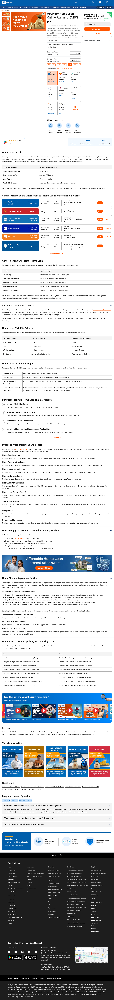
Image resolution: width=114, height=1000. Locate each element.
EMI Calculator (71, 916)
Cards (9, 7)
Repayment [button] (6, 800)
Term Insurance (12, 911)
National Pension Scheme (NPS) (35, 873)
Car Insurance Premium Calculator (76, 879)
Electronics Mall (45, 7)
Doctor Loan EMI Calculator (74, 926)
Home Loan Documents (73, 787)
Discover (93, 905)
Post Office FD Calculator (74, 910)
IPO (49, 901)
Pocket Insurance (12, 914)
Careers (34, 978)
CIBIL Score (55, 7)
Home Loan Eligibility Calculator (32, 787)
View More (107, 202)
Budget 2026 (94, 914)
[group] (57, 563)
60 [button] (53, 65)
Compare (97, 33)
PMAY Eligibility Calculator (11, 789)
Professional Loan (13, 876)
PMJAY (10, 923)
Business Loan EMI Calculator (75, 904)
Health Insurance (12, 902)
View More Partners (57, 253)
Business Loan (11, 873)
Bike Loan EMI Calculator (74, 876)
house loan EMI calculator (102, 310)
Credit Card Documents (54, 873)
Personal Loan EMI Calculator (75, 870)
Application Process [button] (25, 800)
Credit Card (51, 867)
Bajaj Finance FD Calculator (74, 892)
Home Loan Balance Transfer (32, 789)
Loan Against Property (14, 882)
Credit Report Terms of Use (98, 873)
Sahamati (93, 911)
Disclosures (95, 931)
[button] (107, 3)
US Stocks (29, 882)
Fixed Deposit (31, 870)
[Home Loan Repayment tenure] (6, 19)
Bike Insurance (12, 908)
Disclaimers (94, 879)
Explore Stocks (52, 908)
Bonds (28, 885)
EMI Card (51, 880)
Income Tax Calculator (73, 895)
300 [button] (75, 65)
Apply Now (100, 202)
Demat (29, 879)
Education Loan (12, 895)
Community (95, 923)
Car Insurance (11, 905)
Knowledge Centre (65, 7)
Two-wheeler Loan (13, 892)
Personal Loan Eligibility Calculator (76, 898)
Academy (75, 7)
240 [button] (70, 65)
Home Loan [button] (14, 800)
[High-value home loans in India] (6, 23)
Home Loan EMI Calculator (54, 787)
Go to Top (55, 855)
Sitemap (93, 928)
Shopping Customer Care (54, 978)
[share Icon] (43, 13)
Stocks (49, 898)
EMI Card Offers (52, 886)
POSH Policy (94, 895)
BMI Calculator (71, 913)
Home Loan (11, 879)
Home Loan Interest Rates (11, 787)
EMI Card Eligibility (53, 883)
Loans (3, 7)
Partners (41, 978)
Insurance (16, 7)
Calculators (82, 7)
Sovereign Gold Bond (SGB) (34, 876)
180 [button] (64, 65)
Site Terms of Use (96, 870)
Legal (93, 867)
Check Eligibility (97, 29)
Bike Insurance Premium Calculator (76, 882)
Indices (50, 905)
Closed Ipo (51, 914)
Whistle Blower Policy (97, 892)
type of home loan (21, 449)
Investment (25, 7)
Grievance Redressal (97, 885)
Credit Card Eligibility (54, 870)
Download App (96, 920)
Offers (93, 926)
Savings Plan (11, 920)
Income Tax (94, 908)
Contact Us (25, 978)
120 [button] (59, 65)
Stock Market (34, 7)
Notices (93, 888)
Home (2, 10)
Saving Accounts (31, 888)
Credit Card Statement (54, 876)
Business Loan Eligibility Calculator (76, 907)
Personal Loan (11, 870)
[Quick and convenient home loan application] (6, 28)
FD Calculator (71, 888)
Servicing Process (96, 882)
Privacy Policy (95, 876)
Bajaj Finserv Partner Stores (55, 889)
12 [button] (49, 65)
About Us (17, 978)
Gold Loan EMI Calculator (74, 920)
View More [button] (57, 437)
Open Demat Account (54, 917)
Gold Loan (10, 885)
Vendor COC (94, 898)
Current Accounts (32, 892)
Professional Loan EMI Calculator (76, 923)
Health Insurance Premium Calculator (77, 885)
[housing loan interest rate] (6, 14)
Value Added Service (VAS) (15, 917)
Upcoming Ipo (52, 911)
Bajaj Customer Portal (54, 892)
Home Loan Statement (90, 787)
